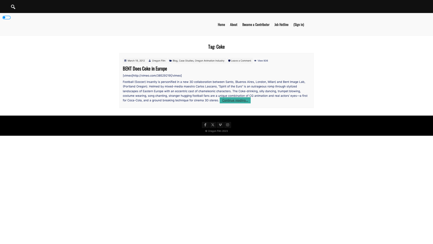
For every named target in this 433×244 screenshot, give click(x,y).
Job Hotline (281, 24)
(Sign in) (298, 24)
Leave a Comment (241, 60)
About (233, 24)
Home (221, 24)
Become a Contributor (255, 24)
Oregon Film (158, 60)
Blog (175, 60)
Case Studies (186, 60)
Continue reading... (236, 100)
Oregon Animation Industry (209, 60)
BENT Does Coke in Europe (145, 68)
